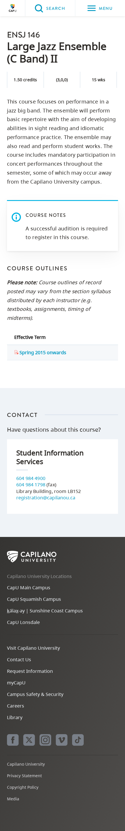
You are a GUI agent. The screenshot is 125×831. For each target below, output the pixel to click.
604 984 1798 (30, 484)
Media (13, 799)
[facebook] (13, 740)
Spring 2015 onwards (42, 352)
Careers (15, 706)
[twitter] (29, 740)
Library (14, 717)
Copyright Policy (22, 787)
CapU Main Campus (28, 587)
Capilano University (12, 8)
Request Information (30, 671)
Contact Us (19, 659)
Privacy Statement (24, 775)
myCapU (16, 682)
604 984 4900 (30, 478)
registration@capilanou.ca (45, 497)
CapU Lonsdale (23, 622)
